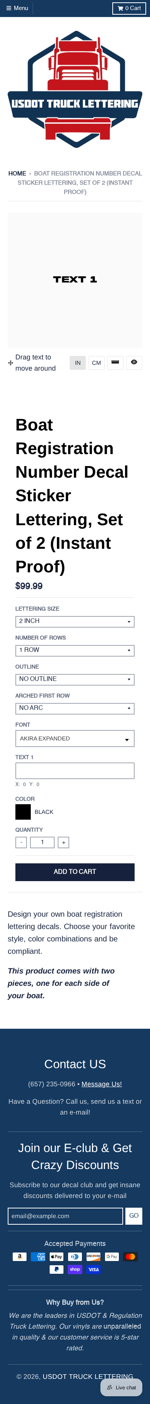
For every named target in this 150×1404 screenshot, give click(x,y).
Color (25, 799)
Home (17, 174)
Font (22, 725)
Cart (133, 8)
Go (133, 1216)
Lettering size (37, 609)
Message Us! (102, 1084)
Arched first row (42, 696)
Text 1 (24, 757)
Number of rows (40, 638)
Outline (27, 667)
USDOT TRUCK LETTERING (88, 1376)
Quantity (29, 830)
